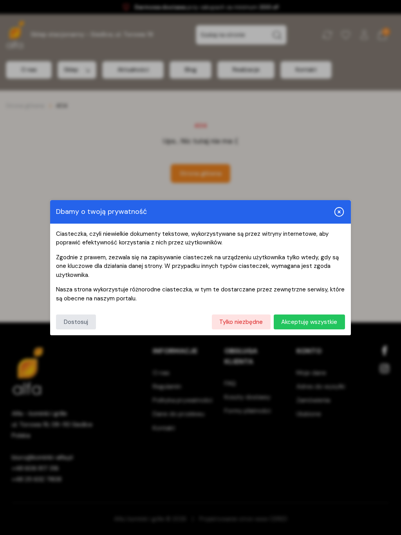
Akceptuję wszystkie (309, 322)
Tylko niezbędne (241, 322)
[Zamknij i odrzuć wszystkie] (339, 212)
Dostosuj (76, 322)
